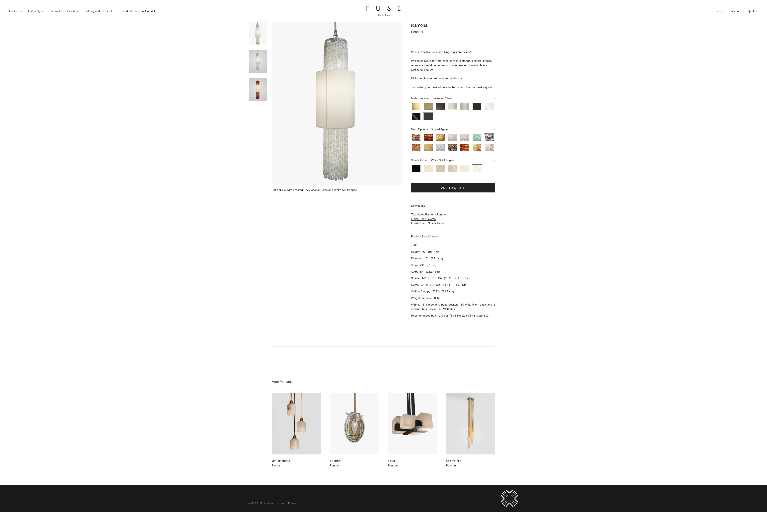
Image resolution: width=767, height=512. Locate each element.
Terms (280, 503)
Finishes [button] (72, 11)
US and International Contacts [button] (137, 11)
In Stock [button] (56, 11)
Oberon (335, 461)
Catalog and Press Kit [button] (98, 11)
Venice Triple (281, 461)
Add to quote (453, 187)
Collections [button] (15, 11)
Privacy (292, 503)
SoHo (391, 461)
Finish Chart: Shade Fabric (428, 223)
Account (736, 11)
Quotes (753, 11)
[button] (453, 98)
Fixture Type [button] (36, 11)
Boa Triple (453, 461)
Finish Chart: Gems (423, 218)
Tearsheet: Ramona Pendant (429, 214)
